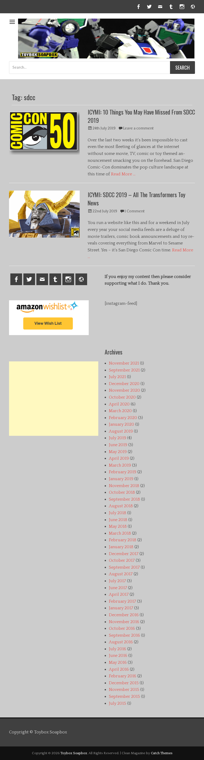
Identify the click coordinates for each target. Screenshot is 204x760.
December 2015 (124, 683)
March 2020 (120, 410)
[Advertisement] (53, 398)
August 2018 (121, 506)
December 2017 (123, 553)
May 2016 (118, 662)
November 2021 (124, 363)
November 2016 (124, 621)
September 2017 (124, 567)
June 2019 (118, 444)
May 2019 (118, 451)
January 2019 (121, 478)
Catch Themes (161, 753)
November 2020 (124, 390)
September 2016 (124, 635)
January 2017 (121, 608)
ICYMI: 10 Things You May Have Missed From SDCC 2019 (141, 116)
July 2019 (117, 438)
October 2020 (122, 397)
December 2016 (124, 615)
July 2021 (117, 376)
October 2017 (122, 560)
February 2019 (122, 472)
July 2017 (117, 581)
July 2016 (117, 649)
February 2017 (122, 601)
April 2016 (119, 669)
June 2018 (118, 519)
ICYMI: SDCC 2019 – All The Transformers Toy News (136, 198)
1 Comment (134, 211)
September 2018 (124, 499)
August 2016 (121, 642)
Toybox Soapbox (74, 753)
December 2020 (124, 383)
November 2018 (124, 485)
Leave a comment (138, 128)
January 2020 (121, 424)
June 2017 (118, 587)
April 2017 (119, 594)
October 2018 (122, 492)
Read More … (123, 174)
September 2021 (124, 370)
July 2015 (117, 703)
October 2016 (122, 628)
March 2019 (120, 465)
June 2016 (118, 655)
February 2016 (122, 676)
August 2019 (121, 431)
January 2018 (121, 546)
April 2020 (119, 404)
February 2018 (122, 540)
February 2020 (123, 417)
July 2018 (117, 512)
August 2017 (121, 574)
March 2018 (120, 533)
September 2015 (124, 696)
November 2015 (124, 689)
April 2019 (119, 458)
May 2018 (118, 526)
